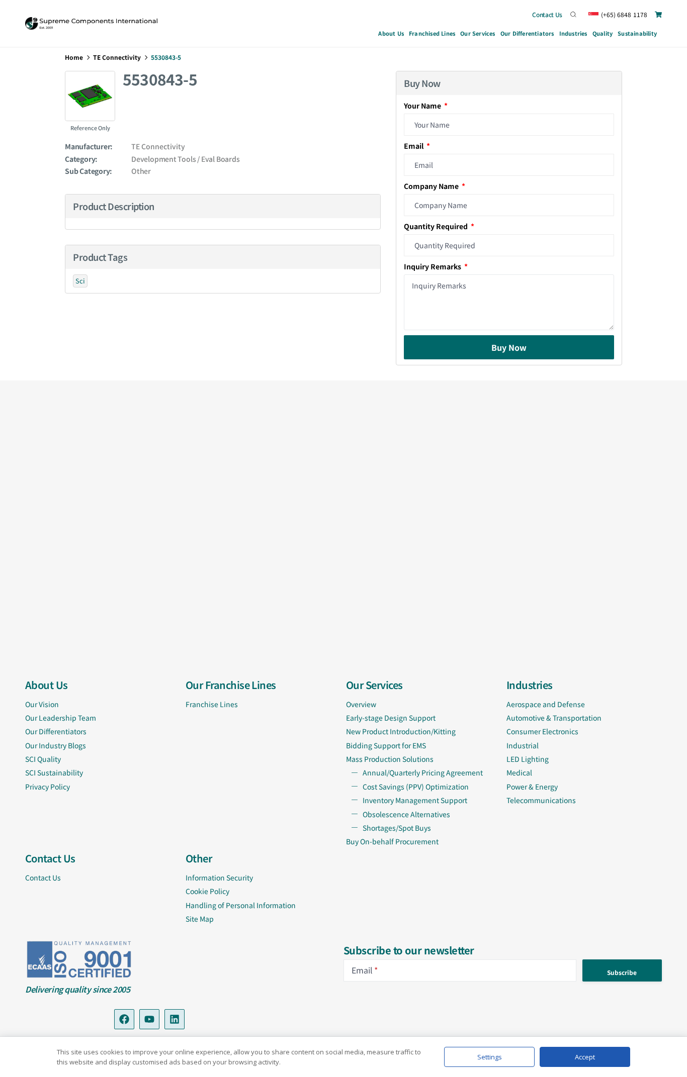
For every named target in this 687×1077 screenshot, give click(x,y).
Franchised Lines (432, 33)
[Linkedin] (174, 1019)
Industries (573, 33)
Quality (602, 33)
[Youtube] (149, 1019)
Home (74, 57)
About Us (391, 33)
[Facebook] (124, 1019)
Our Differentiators (527, 33)
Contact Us (547, 14)
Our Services (477, 33)
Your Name (423, 106)
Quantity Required (436, 226)
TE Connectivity (117, 57)
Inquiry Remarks (433, 266)
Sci (80, 280)
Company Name (432, 186)
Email (414, 146)
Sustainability (637, 33)
